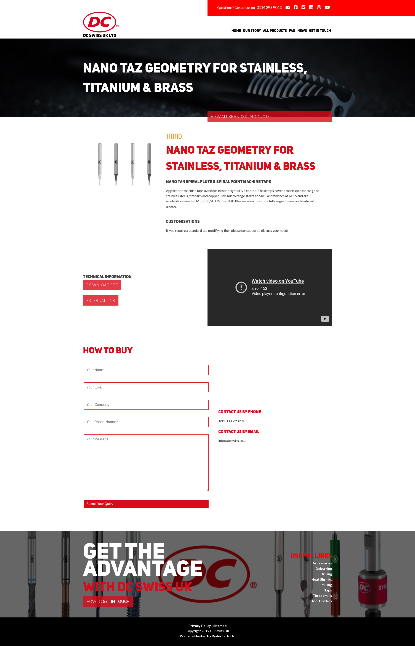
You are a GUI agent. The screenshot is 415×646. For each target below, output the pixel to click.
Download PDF (102, 284)
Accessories (322, 563)
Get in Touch (320, 30)
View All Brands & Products (240, 116)
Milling (326, 585)
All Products (275, 30)
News (302, 30)
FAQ (292, 30)
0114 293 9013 (269, 7)
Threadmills (322, 595)
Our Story (252, 30)
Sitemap (220, 625)
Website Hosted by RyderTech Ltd (207, 636)
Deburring (324, 568)
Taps (328, 590)
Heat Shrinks (321, 579)
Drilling (326, 574)
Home (236, 30)
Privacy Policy (199, 625)
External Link (100, 300)
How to (107, 601)
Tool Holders (321, 601)
